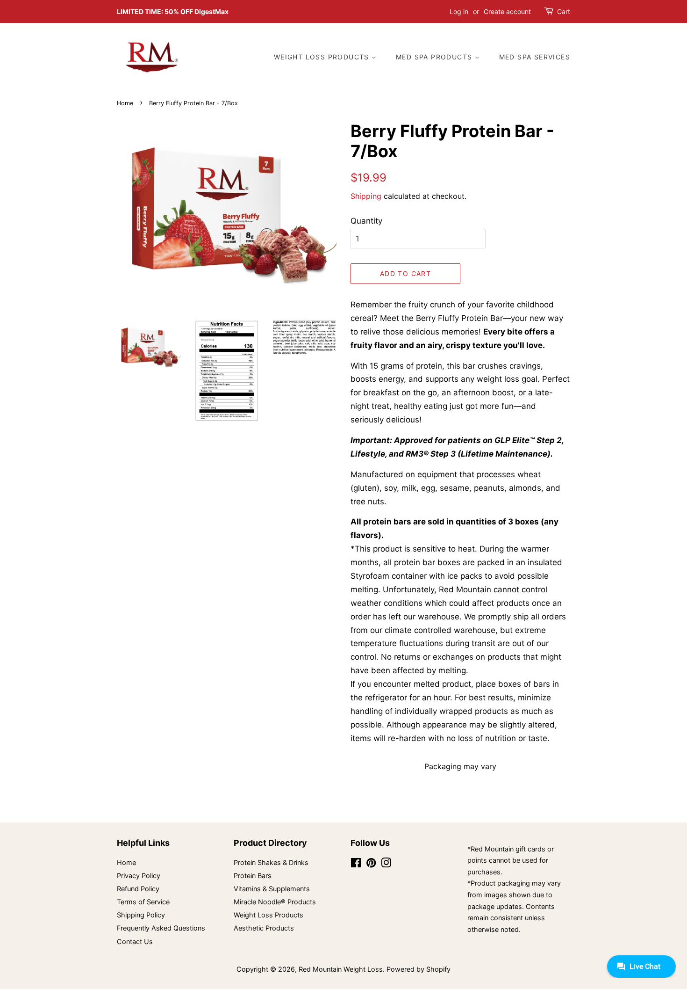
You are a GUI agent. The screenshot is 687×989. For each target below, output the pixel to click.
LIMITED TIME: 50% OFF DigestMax (173, 11)
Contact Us (135, 941)
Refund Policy (138, 889)
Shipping (366, 196)
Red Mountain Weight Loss (341, 969)
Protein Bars (253, 876)
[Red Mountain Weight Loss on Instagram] (386, 864)
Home (125, 103)
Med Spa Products (435, 57)
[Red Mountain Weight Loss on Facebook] (356, 864)
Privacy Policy (138, 876)
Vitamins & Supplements (272, 889)
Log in (459, 11)
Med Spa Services (534, 57)
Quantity (366, 220)
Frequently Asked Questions (161, 928)
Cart (563, 11)
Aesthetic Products (264, 928)
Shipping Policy (141, 915)
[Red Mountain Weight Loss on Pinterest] (371, 864)
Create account (507, 11)
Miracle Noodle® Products (275, 902)
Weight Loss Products (323, 57)
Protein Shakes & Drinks (271, 862)
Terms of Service (143, 902)
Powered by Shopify (418, 969)
